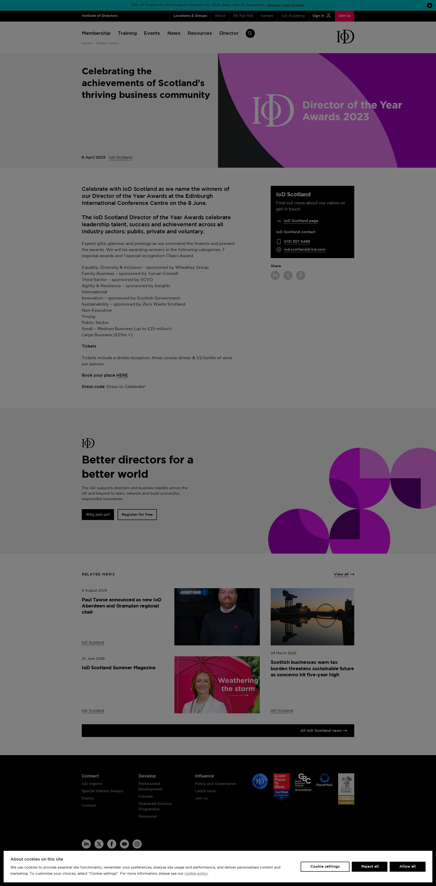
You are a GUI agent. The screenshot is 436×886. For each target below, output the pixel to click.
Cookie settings (325, 866)
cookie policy (196, 873)
